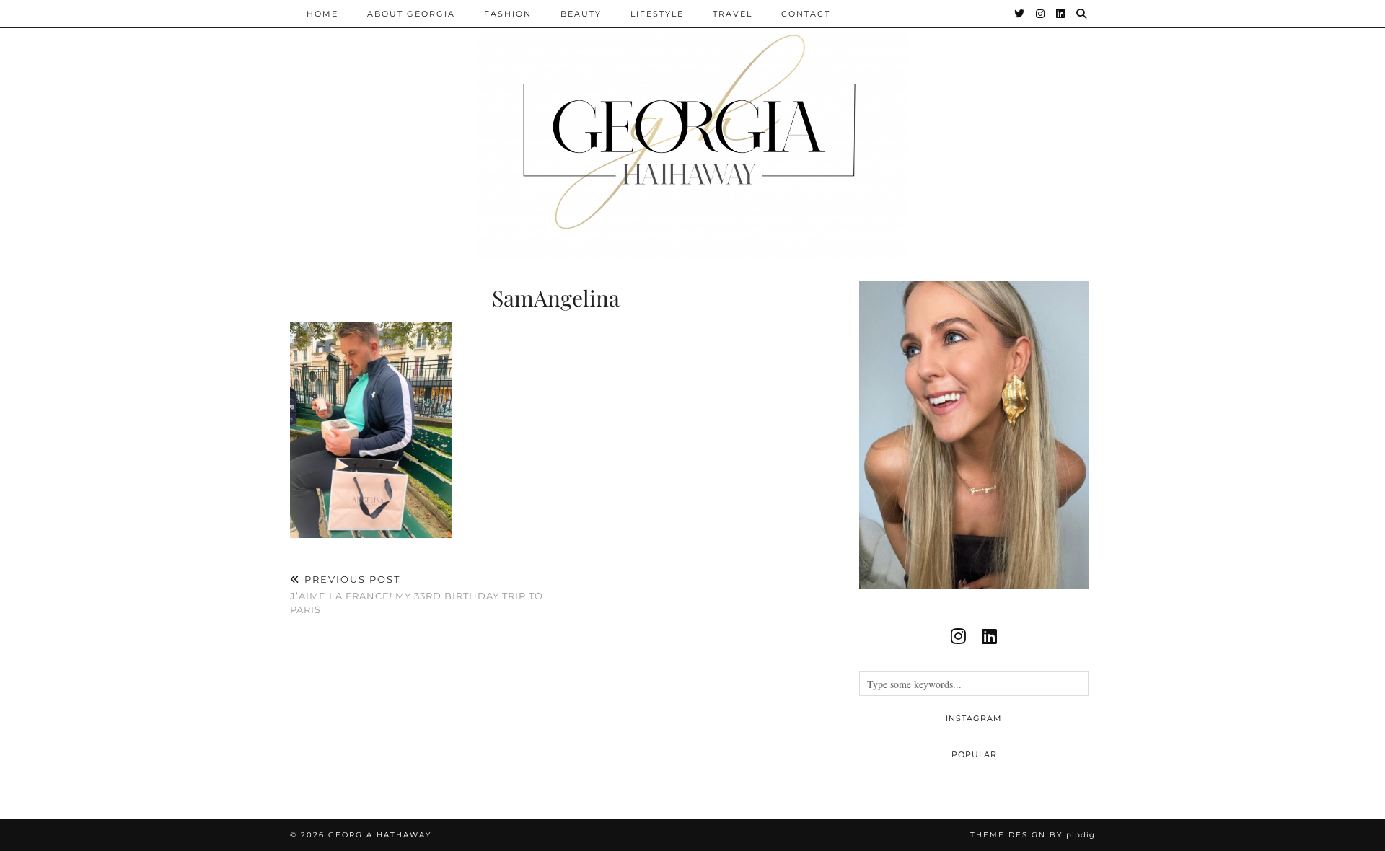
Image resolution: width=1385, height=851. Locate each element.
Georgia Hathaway (379, 834)
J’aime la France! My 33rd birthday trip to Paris (416, 594)
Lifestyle (657, 14)
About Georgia (411, 14)
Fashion (508, 14)
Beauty (581, 14)
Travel (732, 14)
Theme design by (1032, 834)
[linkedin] (989, 636)
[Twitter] (1020, 13)
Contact (805, 14)
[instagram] (958, 636)
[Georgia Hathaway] (692, 130)
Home (322, 14)
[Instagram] (1041, 13)
